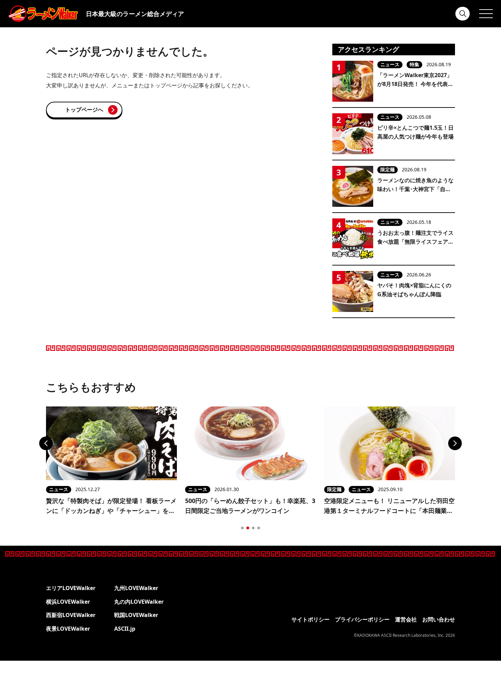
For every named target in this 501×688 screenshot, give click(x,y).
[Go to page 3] (253, 528)
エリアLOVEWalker (70, 588)
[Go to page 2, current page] (247, 528)
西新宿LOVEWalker (70, 615)
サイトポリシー (310, 619)
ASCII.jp (124, 628)
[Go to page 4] (258, 528)
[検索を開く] (463, 13)
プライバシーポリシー (362, 619)
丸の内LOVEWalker (139, 601)
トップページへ (84, 109)
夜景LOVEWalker (68, 628)
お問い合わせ (438, 619)
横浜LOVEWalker (68, 601)
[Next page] (455, 443)
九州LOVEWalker (136, 588)
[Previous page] (46, 443)
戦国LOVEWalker (136, 615)
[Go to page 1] (242, 528)
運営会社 (406, 619)
